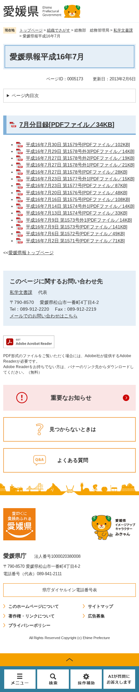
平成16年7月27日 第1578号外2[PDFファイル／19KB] (80, 158)
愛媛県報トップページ (31, 252)
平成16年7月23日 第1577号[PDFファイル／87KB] (76, 185)
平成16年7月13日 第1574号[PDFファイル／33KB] (76, 213)
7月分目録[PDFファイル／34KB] (66, 124)
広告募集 (96, 616)
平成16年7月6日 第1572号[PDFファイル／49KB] (75, 233)
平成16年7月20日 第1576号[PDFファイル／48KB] (76, 192)
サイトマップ (100, 606)
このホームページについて (33, 606)
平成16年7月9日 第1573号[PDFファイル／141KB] (76, 226)
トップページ (31, 30)
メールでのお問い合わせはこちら (44, 315)
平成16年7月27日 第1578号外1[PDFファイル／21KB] (80, 164)
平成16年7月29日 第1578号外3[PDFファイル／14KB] (80, 151)
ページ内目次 (25, 95)
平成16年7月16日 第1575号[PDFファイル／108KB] (78, 199)
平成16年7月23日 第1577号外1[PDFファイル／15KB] (80, 178)
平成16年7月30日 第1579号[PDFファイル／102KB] (78, 144)
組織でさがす (58, 30)
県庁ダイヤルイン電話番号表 (69, 589)
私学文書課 (123, 30)
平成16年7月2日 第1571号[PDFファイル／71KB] (75, 240)
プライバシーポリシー (29, 625)
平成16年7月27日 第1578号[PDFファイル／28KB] (76, 172)
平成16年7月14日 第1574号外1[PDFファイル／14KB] (80, 206)
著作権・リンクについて (31, 616)
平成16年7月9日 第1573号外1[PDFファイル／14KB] (79, 220)
